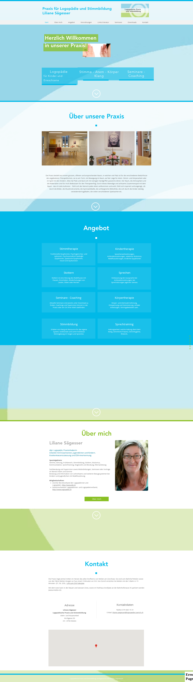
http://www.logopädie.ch (61, 489)
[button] (64, 148)
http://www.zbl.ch (69, 485)
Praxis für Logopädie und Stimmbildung (77, 8)
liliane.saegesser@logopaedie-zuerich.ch (127, 612)
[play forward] (148, 148)
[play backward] (44, 148)
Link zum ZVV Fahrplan (75, 583)
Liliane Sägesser (56, 13)
